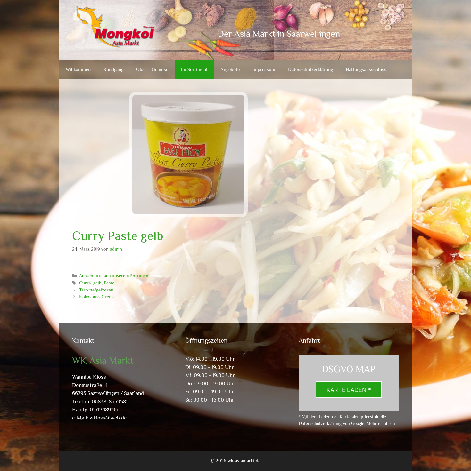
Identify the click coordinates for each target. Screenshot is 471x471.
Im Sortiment (194, 69)
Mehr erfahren (381, 423)
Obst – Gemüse (152, 69)
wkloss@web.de (108, 418)
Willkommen (78, 69)
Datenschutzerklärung (310, 69)
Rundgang (113, 69)
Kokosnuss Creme (97, 296)
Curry (85, 282)
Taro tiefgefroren (96, 289)
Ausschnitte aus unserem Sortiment (114, 275)
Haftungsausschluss (366, 69)
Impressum (263, 69)
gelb (97, 282)
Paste (109, 282)
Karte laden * (348, 390)
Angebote (230, 69)
